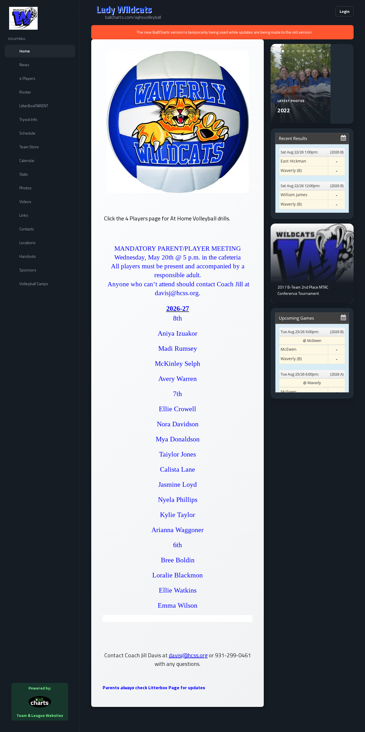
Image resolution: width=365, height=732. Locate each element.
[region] (40, 366)
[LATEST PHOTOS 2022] (300, 120)
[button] (313, 11)
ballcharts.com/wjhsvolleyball (133, 17)
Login (345, 11)
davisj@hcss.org (188, 655)
